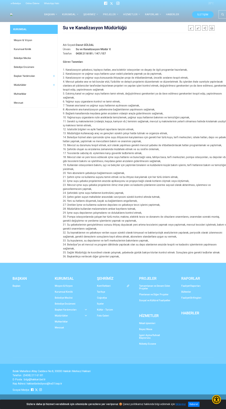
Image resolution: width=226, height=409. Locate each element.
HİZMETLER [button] (130, 14)
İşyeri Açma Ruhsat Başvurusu (149, 336)
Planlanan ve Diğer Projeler (154, 294)
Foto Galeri (103, 315)
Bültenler (186, 291)
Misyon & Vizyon (23, 40)
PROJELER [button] (109, 14)
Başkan (16, 286)
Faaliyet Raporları (191, 286)
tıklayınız (181, 404)
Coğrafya (102, 297)
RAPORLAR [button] (152, 14)
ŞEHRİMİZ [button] (89, 14)
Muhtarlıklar (20, 93)
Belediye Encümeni (24, 67)
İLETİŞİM (202, 14)
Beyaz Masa (145, 329)
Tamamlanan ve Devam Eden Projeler (154, 287)
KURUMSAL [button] (69, 14)
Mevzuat (18, 102)
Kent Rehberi (104, 286)
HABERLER (172, 14)
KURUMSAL (20, 29)
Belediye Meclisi (22, 58)
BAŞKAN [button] (49, 14)
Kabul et (194, 404)
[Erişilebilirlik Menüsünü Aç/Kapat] (216, 399)
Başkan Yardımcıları (24, 75)
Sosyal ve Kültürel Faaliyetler (154, 300)
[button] (204, 28)
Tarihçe (101, 291)
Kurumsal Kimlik (22, 49)
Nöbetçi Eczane (147, 343)
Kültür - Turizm (105, 309)
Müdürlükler (20, 84)
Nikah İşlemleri (147, 323)
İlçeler (100, 303)
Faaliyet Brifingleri (191, 297)
